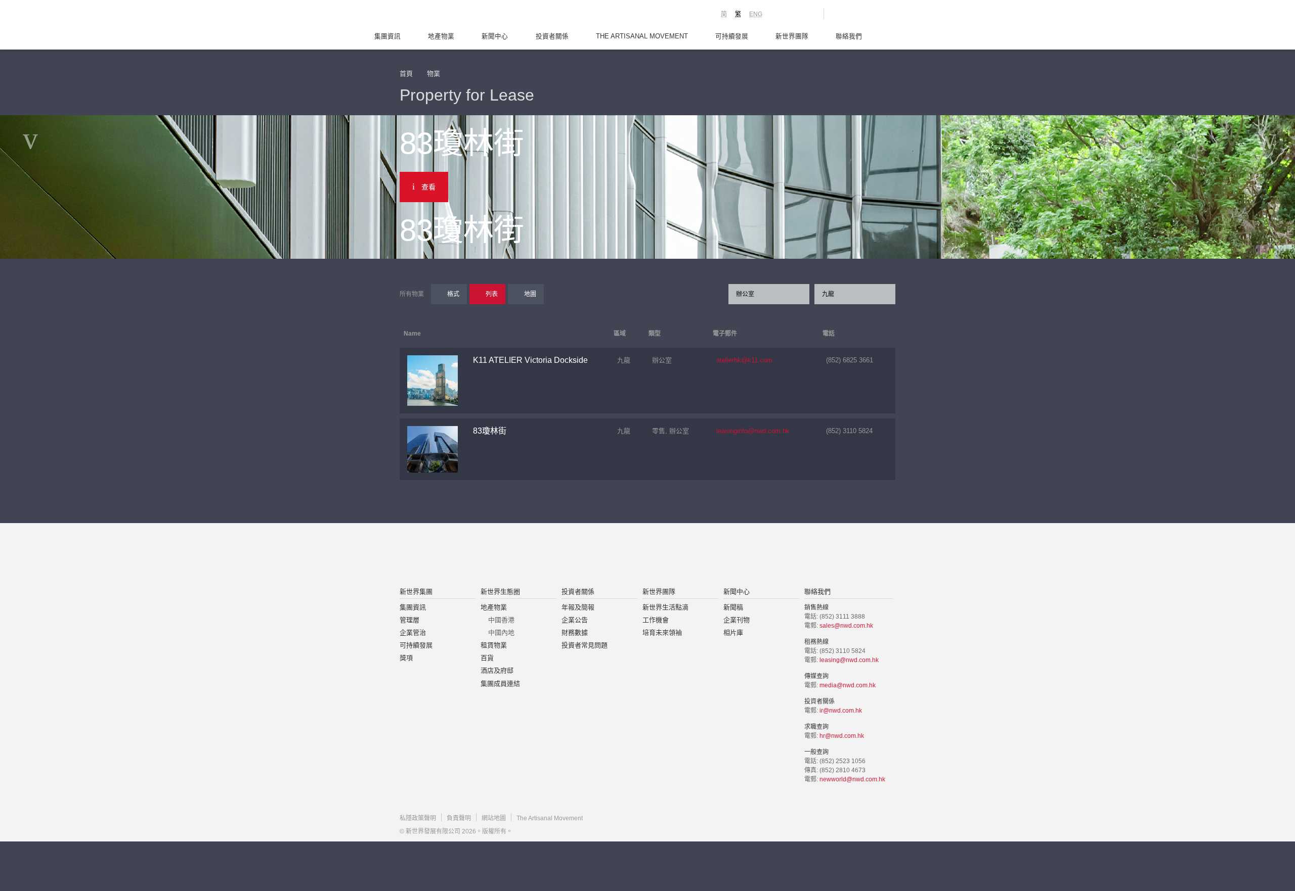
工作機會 (655, 620)
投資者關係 (552, 36)
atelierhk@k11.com (744, 360)
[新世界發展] (455, 15)
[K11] (780, 13)
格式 (453, 294)
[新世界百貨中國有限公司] (749, 556)
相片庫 (733, 632)
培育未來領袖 (662, 632)
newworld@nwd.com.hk (852, 779)
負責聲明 (459, 818)
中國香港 (501, 620)
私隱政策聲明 (418, 818)
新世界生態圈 (500, 591)
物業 (433, 73)
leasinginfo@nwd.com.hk (753, 431)
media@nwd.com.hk (847, 685)
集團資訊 (387, 36)
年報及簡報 (578, 607)
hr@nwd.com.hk (841, 735)
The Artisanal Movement (642, 36)
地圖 (530, 294)
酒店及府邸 (497, 670)
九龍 (828, 294)
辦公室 (745, 294)
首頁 (406, 73)
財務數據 (575, 632)
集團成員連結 (500, 683)
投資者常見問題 (585, 645)
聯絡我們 (849, 36)
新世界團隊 (791, 36)
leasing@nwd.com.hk (849, 660)
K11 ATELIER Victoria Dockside (530, 360)
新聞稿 (733, 607)
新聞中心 (495, 36)
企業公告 (575, 620)
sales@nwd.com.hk (846, 625)
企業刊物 (736, 620)
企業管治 (413, 632)
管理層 (409, 620)
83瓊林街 (489, 431)
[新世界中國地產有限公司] (634, 556)
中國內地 (501, 632)
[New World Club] (808, 13)
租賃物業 (494, 645)
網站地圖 (494, 818)
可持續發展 (731, 36)
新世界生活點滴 (665, 607)
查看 (428, 187)
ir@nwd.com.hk (840, 710)
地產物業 (441, 36)
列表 (492, 294)
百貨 (487, 658)
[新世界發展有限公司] (533, 556)
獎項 (406, 658)
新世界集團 (416, 591)
